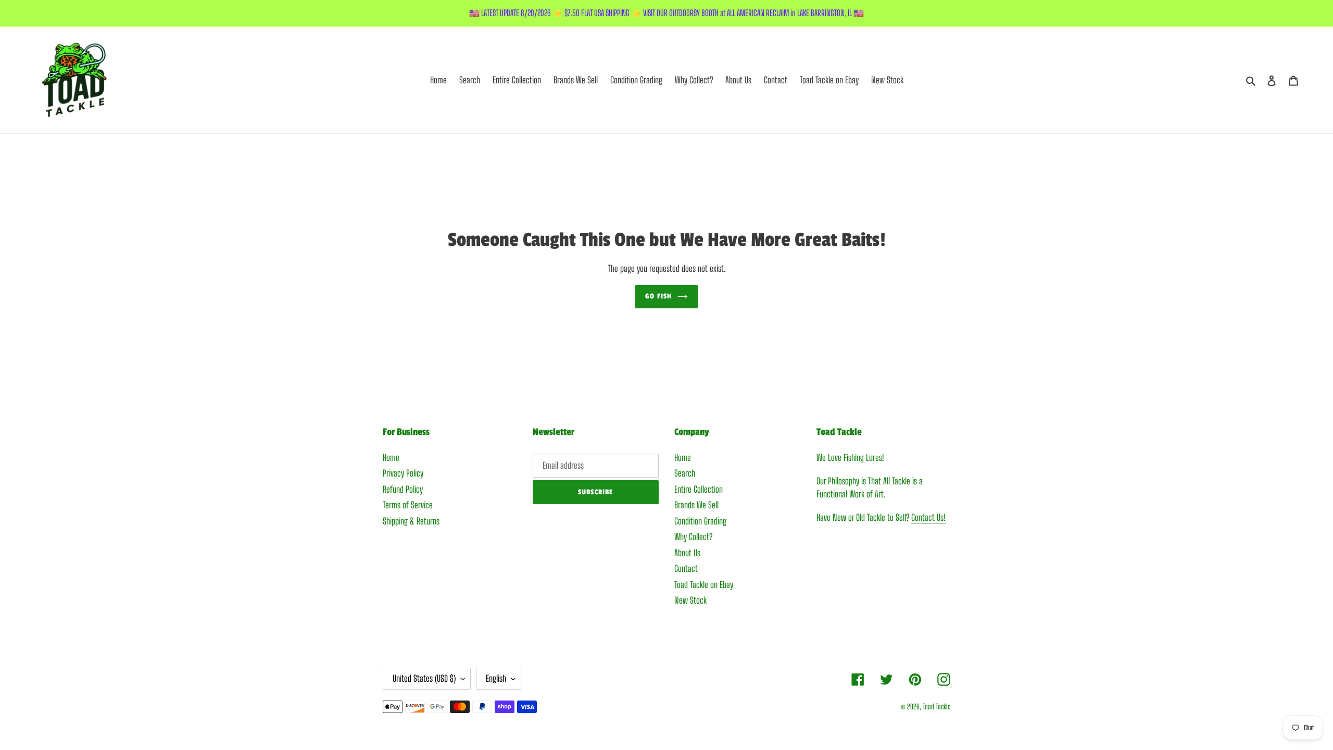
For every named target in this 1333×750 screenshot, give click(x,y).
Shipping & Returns (411, 521)
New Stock (690, 600)
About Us (687, 552)
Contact (686, 568)
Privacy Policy (403, 473)
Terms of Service (408, 504)
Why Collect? (693, 536)
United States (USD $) (424, 678)
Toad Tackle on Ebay (703, 584)
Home (391, 457)
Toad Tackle (936, 706)
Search (684, 473)
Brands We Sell (696, 504)
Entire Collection (698, 489)
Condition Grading (700, 521)
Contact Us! (928, 517)
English (496, 678)
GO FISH (658, 296)
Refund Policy (403, 489)
